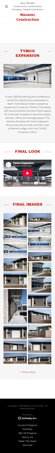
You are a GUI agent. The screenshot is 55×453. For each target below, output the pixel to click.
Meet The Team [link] (27, 441)
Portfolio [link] (27, 429)
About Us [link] (27, 437)
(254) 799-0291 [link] (27, 3)
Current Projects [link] (27, 425)
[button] (7, 6)
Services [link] (27, 445)
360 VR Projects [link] (27, 433)
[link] (27, 17)
